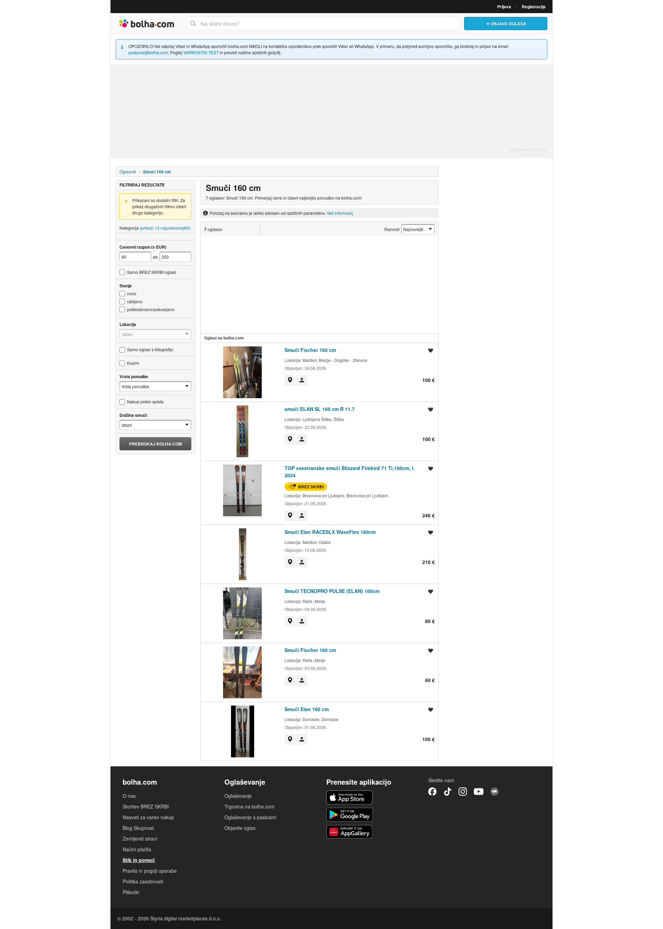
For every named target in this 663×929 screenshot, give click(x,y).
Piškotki (131, 892)
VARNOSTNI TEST (201, 52)
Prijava (504, 6)
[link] (290, 380)
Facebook (432, 791)
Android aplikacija (349, 815)
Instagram (463, 791)
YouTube (478, 791)
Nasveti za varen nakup (148, 817)
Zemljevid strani (140, 838)
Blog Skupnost (138, 827)
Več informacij (340, 213)
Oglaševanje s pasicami (250, 817)
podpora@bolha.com (148, 52)
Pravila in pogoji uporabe (150, 870)
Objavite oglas (240, 827)
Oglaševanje (238, 795)
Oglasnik (127, 171)
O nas (129, 795)
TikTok (447, 791)
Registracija (534, 6)
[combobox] (321, 23)
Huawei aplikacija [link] (349, 832)
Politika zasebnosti (143, 881)
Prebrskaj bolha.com (155, 444)
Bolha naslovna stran (147, 23)
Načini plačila (137, 849)
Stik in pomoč (139, 859)
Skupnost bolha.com (494, 791)
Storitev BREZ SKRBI (146, 806)
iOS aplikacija (349, 797)
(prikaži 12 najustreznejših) (165, 228)
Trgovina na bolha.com (249, 806)
